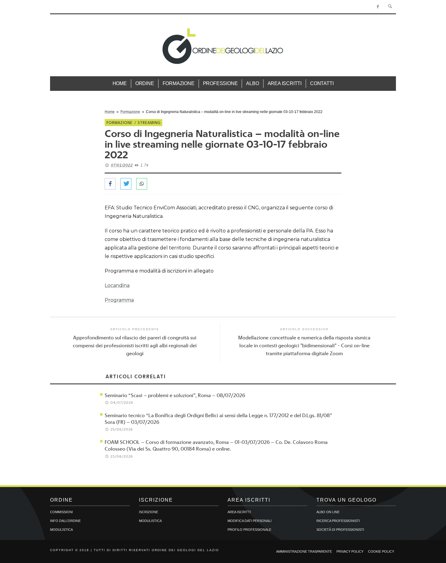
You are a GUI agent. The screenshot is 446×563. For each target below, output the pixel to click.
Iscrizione (148, 512)
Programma (119, 300)
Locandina (117, 285)
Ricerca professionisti (338, 521)
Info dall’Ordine (65, 521)
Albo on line (328, 512)
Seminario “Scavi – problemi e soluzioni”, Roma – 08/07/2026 (175, 395)
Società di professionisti (340, 529)
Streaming (149, 122)
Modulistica (61, 529)
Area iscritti (239, 512)
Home (110, 112)
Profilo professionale (249, 529)
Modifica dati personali (250, 521)
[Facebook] (377, 6)
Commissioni (61, 512)
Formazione (130, 112)
